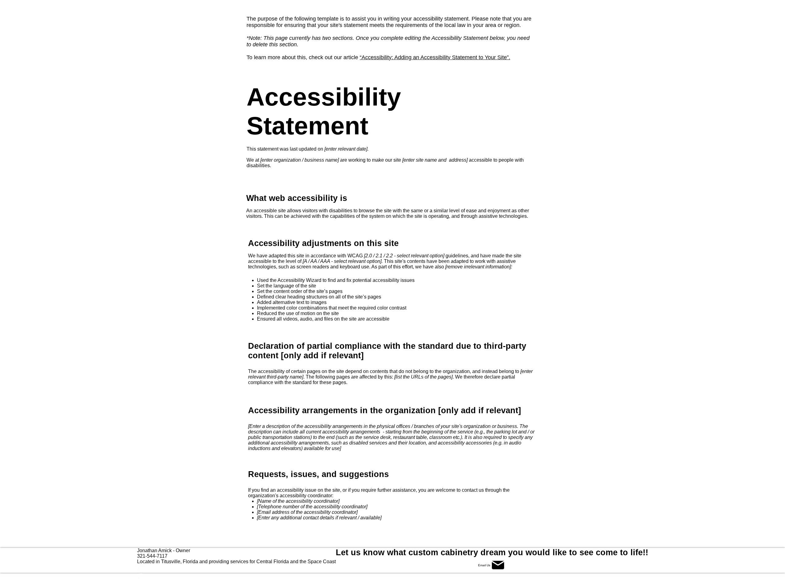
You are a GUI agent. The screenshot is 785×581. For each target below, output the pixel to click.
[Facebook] (236, 568)
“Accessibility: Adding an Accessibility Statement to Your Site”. (435, 57)
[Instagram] (236, 577)
